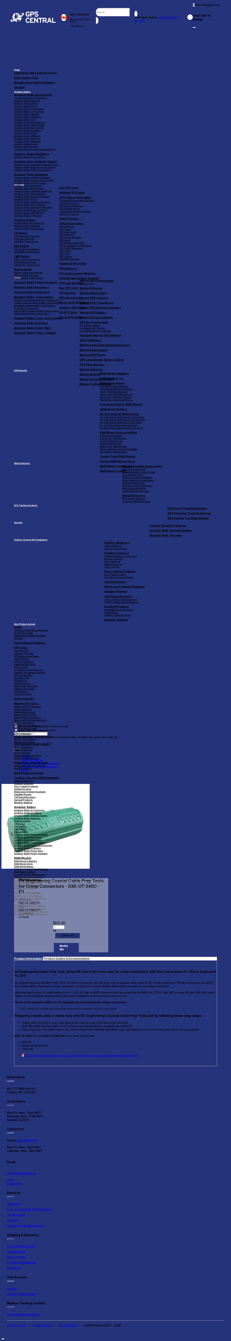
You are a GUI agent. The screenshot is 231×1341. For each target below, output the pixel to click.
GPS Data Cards (67, 232)
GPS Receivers (22, 683)
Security (18, 522)
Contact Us (14, 1183)
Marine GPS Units (26, 703)
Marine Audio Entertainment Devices (105, 345)
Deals (17, 70)
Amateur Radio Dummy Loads (30, 183)
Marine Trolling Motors (26, 758)
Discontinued (68, 1325)
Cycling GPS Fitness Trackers (75, 211)
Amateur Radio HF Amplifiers (29, 157)
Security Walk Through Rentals (170, 530)
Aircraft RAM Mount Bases (114, 386)
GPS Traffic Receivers (71, 248)
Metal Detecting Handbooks (137, 477)
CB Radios (19, 823)
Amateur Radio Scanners (27, 848)
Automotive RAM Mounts (113, 438)
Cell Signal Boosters (118, 596)
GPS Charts (65, 251)
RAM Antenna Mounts (111, 435)
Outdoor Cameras (116, 553)
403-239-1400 (26, 1140)
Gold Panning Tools (132, 475)
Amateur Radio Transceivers (29, 842)
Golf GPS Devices (68, 203)
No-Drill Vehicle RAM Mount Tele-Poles (121, 422)
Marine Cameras (91, 369)
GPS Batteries (66, 234)
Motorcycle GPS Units (26, 686)
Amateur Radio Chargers (27, 141)
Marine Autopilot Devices (27, 755)
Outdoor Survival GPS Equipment (30, 540)
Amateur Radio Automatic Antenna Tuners (36, 164)
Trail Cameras (111, 567)
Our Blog (13, 1220)
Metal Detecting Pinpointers (137, 485)
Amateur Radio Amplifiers (31, 154)
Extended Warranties (21, 1262)
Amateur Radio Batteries (27, 100)
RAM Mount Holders (113, 409)
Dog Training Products (119, 571)
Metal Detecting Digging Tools (138, 472)
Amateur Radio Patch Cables (29, 125)
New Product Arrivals (24, 624)
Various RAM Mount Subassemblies (119, 449)
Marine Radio (21, 832)
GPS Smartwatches (69, 208)
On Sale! (19, 87)
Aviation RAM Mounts (111, 441)
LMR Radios (20, 829)
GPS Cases (65, 229)
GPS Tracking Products (26, 505)
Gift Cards (14, 1268)
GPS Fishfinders (90, 340)
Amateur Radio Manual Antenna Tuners (34, 167)
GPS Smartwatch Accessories (75, 245)
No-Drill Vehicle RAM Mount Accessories (122, 417)
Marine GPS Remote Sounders (100, 308)
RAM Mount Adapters (114, 373)
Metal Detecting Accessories (142, 466)
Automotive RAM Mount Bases (116, 389)
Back (24, 770)
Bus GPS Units (21, 678)
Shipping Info (16, 1252)
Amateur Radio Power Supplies (30, 853)
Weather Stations (116, 620)
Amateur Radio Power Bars (28, 851)
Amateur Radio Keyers (26, 144)
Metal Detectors (133, 495)
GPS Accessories (71, 223)
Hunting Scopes (115, 582)
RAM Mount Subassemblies (118, 432)
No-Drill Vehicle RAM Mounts (119, 414)
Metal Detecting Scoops (135, 491)
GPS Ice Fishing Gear (94, 322)
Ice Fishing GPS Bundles (93, 328)
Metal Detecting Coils (133, 469)
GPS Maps (64, 240)
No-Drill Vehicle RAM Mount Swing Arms (121, 428)
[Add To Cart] (67, 935)
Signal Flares (111, 612)
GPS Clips (64, 253)
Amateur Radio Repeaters (28, 840)
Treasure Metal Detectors (136, 501)
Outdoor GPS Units (24, 688)
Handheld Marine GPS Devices (100, 335)
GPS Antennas (66, 226)
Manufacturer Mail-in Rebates (34, 82)
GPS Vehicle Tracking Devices (188, 518)
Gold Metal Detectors (133, 498)
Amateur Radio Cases (25, 106)
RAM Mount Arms (112, 378)
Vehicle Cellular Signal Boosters (121, 602)
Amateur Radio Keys (25, 119)
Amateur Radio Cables (26, 103)
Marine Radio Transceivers (28, 278)
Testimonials (16, 1215)
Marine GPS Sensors (94, 298)
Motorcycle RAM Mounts (113, 446)
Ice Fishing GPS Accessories (95, 331)
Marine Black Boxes (93, 293)
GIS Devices (20, 680)
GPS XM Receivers (69, 259)
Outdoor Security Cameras (167, 525)
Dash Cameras (112, 561)
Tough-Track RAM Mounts (118, 456)
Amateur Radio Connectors (28, 111)
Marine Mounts (22, 752)
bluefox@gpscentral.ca (23, 1314)
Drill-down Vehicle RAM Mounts (121, 404)
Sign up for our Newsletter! (25, 1226)
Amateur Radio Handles (26, 114)
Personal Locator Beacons (77, 273)
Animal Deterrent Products (118, 610)
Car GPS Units (68, 188)
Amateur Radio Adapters (27, 136)
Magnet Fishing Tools (133, 483)
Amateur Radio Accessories (33, 95)
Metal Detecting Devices (31, 762)
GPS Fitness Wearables (75, 197)
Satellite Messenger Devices (79, 278)
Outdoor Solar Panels (115, 548)
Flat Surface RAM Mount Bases (116, 400)
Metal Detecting (22, 463)
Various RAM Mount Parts (117, 461)
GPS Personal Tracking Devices (189, 513)
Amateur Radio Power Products (31, 834)
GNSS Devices (69, 218)
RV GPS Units (21, 691)
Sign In (11, 1288)
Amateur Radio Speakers (27, 130)
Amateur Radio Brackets (27, 138)
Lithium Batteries (113, 546)
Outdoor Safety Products (117, 615)
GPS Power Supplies (70, 237)
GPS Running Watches (71, 206)
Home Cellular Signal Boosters (120, 599)
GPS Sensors (68, 268)
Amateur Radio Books (25, 133)
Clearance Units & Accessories (35, 73)
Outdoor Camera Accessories (120, 556)
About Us (13, 1204)
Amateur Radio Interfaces (28, 117)
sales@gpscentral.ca (21, 1173)
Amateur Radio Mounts (26, 146)
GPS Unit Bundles (23, 675)
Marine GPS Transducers (97, 303)
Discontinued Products (29, 643)
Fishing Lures (87, 283)
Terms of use (16, 1325)
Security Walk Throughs (165, 535)
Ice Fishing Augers (90, 325)
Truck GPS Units (22, 694)
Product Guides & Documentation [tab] (67, 958)
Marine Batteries (91, 288)
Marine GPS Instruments (96, 317)
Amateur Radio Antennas (31, 174)
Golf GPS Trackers (69, 214)
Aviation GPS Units (72, 192)
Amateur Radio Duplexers (28, 185)
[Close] (194, 27)
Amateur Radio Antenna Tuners (35, 161)
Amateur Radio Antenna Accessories (34, 180)
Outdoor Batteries (116, 543)
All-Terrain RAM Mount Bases (115, 397)
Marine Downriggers (94, 350)
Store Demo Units (26, 77)
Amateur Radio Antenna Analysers (32, 177)
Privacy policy (42, 1325)
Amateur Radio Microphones (29, 122)
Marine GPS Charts (93, 355)
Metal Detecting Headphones (138, 480)
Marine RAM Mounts (110, 443)
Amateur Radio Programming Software (34, 149)
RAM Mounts (20, 370)
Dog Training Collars (115, 574)
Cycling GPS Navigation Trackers (76, 200)
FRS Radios (20, 826)
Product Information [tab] (28, 958)
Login (161, 17)
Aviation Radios (22, 821)
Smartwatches (24, 698)
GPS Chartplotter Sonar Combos (102, 360)
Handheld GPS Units (72, 263)
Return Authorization (21, 1294)
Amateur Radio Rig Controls (29, 127)
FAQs (10, 1180)
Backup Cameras (113, 559)
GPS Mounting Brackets (71, 243)
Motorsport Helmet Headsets (124, 586)
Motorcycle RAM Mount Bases (116, 394)
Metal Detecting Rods (134, 488)
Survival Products (116, 607)
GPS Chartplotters (92, 364)
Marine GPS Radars (93, 312)
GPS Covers (65, 256)
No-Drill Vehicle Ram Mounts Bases (119, 425)
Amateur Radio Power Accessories (33, 845)
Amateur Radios (22, 92)
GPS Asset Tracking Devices (187, 508)
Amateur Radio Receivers (28, 837)
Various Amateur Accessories (30, 98)
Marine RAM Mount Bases (113, 391)
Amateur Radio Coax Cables (29, 109)
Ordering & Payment (21, 1246)
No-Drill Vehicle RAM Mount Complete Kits (122, 420)
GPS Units (21, 648)
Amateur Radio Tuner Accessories (32, 170)
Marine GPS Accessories (97, 280)
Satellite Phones (115, 591)
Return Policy (16, 1257)
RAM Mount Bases (112, 383)
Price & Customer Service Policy (29, 1209)
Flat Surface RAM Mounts (113, 452)
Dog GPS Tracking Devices (118, 577)
